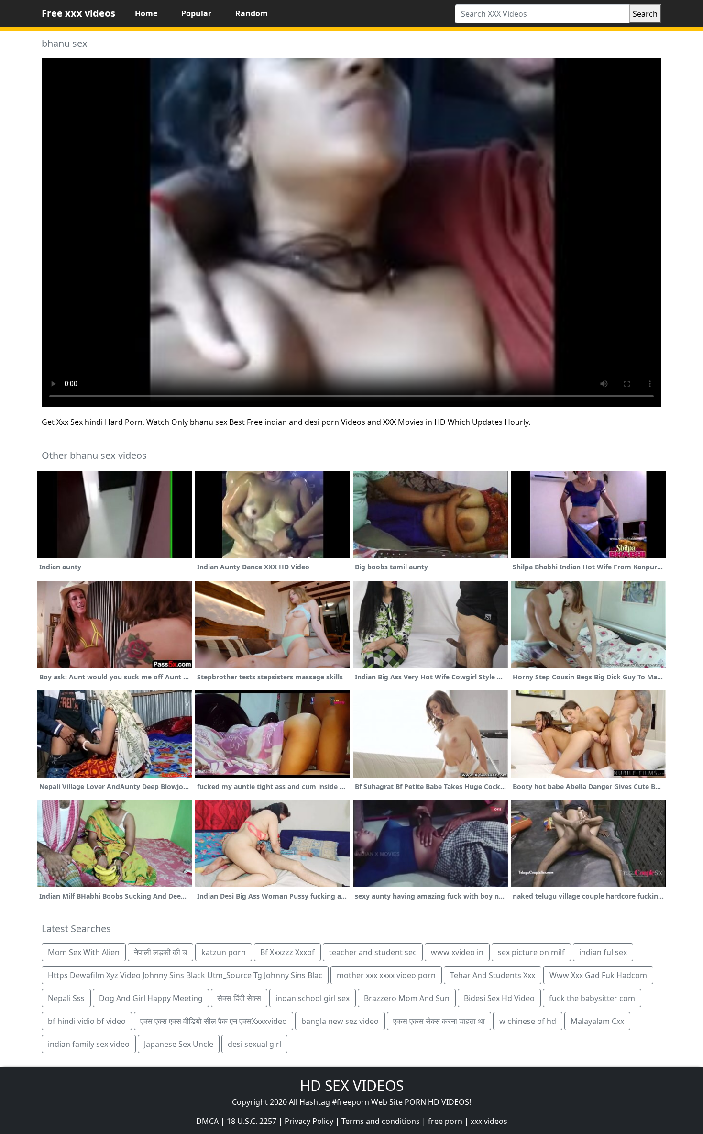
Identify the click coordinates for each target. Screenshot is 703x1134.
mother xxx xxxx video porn (386, 975)
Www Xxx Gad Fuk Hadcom (598, 975)
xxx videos (489, 1121)
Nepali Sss (66, 998)
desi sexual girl (254, 1044)
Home (146, 13)
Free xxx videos (78, 13)
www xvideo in (457, 952)
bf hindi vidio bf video (87, 1021)
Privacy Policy (309, 1121)
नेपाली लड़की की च (160, 952)
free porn (445, 1121)
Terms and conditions (380, 1121)
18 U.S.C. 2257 (251, 1121)
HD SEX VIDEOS (352, 1085)
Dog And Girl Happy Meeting (151, 998)
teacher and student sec (373, 952)
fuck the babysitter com (592, 998)
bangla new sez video (340, 1021)
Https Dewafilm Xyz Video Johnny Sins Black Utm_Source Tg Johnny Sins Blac (185, 975)
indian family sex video (89, 1044)
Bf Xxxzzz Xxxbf (287, 952)
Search (645, 14)
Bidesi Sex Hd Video (499, 998)
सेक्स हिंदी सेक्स (239, 998)
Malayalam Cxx (597, 1021)
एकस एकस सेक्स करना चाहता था (439, 1021)
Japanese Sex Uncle (178, 1044)
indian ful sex (603, 952)
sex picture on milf (531, 952)
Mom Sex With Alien (84, 952)
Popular (196, 13)
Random (251, 13)
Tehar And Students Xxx (492, 975)
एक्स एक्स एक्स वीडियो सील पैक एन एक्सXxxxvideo (213, 1021)
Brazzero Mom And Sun (407, 998)
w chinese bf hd (527, 1021)
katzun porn (223, 952)
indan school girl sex (312, 998)
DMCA (207, 1121)
